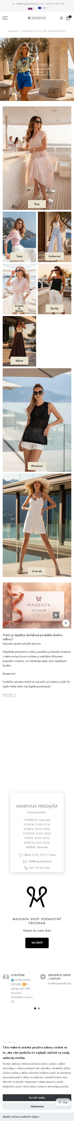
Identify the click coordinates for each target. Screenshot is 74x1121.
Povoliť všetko (37, 1098)
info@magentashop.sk (27, 3)
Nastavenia (37, 1106)
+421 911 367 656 (55, 3)
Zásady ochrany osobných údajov (21, 1116)
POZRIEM (37, 72)
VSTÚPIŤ (37, 943)
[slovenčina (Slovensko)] (31, 8)
